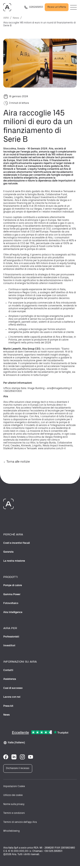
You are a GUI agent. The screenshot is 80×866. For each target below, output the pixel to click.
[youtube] (30, 756)
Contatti (8, 670)
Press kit (8, 706)
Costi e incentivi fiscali (16, 543)
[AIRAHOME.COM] (7, 7)
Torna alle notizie (18, 461)
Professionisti (11, 636)
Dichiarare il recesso (17, 768)
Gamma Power (11, 594)
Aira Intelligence (12, 612)
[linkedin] (13, 756)
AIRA (6, 18)
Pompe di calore (12, 585)
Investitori (9, 645)
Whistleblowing (11, 831)
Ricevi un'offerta (56, 7)
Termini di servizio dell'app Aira (20, 822)
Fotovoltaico (10, 603)
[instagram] (22, 756)
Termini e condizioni (14, 813)
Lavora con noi (11, 697)
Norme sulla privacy (13, 804)
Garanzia (8, 552)
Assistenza (9, 679)
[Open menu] (73, 7)
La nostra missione (14, 561)
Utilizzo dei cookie (13, 795)
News (16, 18)
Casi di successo (13, 688)
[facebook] (5, 756)
